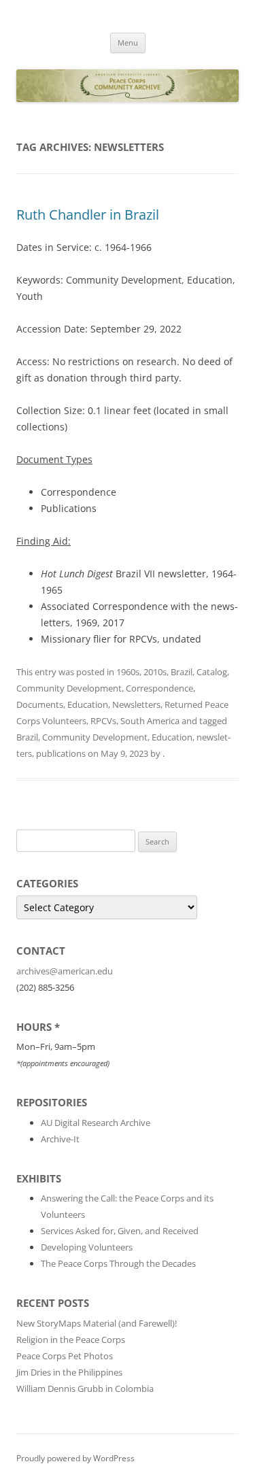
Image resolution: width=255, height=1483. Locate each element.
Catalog (212, 672)
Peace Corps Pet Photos (64, 1356)
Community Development (69, 688)
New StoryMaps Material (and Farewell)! (96, 1323)
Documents (39, 704)
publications (61, 753)
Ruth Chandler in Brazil (87, 214)
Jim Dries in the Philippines (69, 1372)
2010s (155, 672)
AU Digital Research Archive (95, 1122)
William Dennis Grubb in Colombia (85, 1388)
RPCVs (103, 721)
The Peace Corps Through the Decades (118, 1263)
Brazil (181, 672)
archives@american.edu (64, 971)
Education (87, 704)
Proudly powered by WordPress (75, 1458)
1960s (127, 672)
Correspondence (159, 688)
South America (150, 721)
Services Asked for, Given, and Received (120, 1231)
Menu (128, 42)
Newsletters (136, 704)
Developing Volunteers (87, 1247)
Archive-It (60, 1139)
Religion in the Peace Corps (70, 1339)
